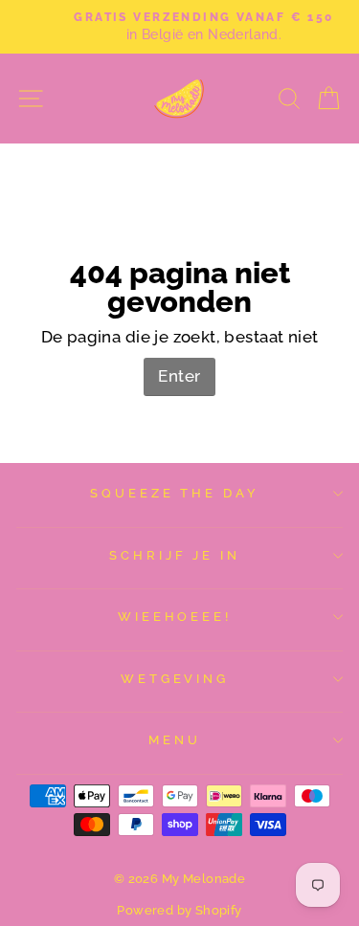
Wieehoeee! (175, 616)
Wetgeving (175, 679)
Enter (179, 376)
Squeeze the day (175, 493)
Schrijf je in (175, 555)
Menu (174, 740)
